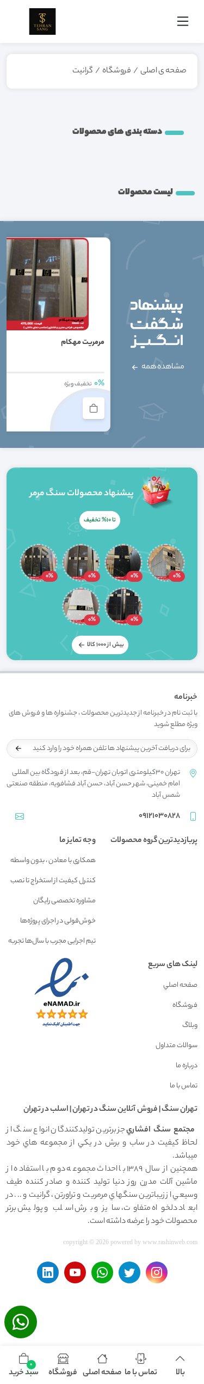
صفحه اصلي (180, 985)
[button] (24, 1365)
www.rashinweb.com (170, 1242)
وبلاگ (189, 1025)
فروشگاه (116, 71)
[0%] (166, 562)
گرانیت (82, 71)
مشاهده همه (162, 367)
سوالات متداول (176, 1045)
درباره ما (186, 1066)
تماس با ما (183, 1086)
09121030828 (159, 816)
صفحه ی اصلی (163, 71)
